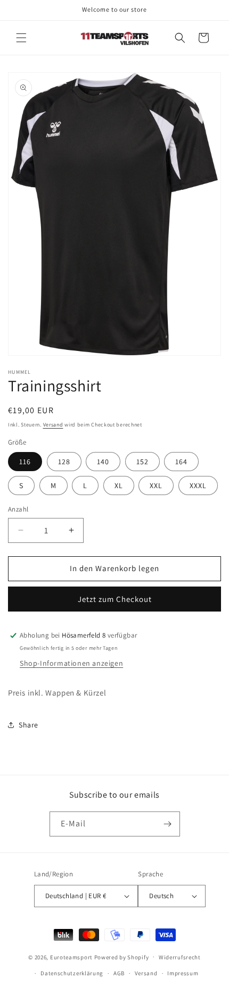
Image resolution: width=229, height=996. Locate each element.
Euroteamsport (71, 956)
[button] (21, 37)
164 (181, 461)
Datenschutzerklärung (71, 973)
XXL (156, 485)
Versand (53, 424)
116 (25, 461)
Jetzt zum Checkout (115, 599)
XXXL (198, 485)
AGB (119, 973)
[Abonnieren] (167, 823)
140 (103, 461)
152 (142, 461)
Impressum (182, 973)
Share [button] (28, 725)
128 (64, 461)
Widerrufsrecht (180, 957)
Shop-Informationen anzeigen (71, 663)
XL (118, 485)
